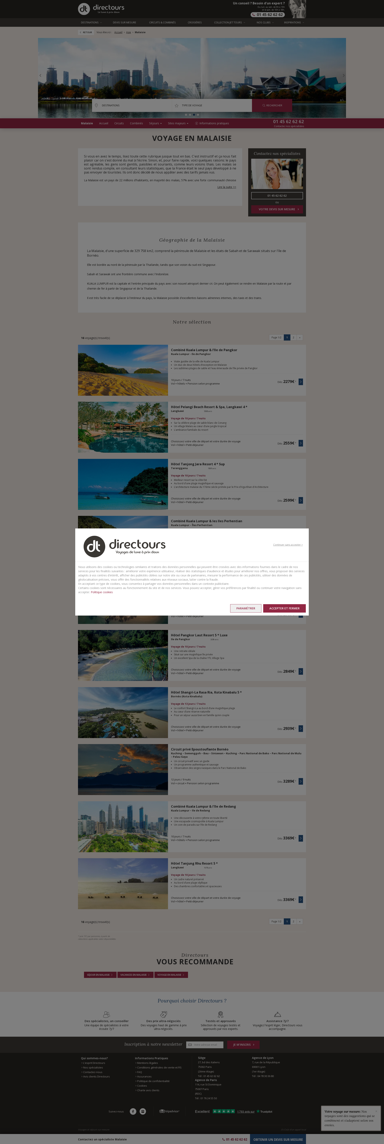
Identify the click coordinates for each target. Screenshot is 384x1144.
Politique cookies (102, 592)
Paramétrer (245, 608)
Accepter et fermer (284, 608)
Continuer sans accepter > (288, 544)
